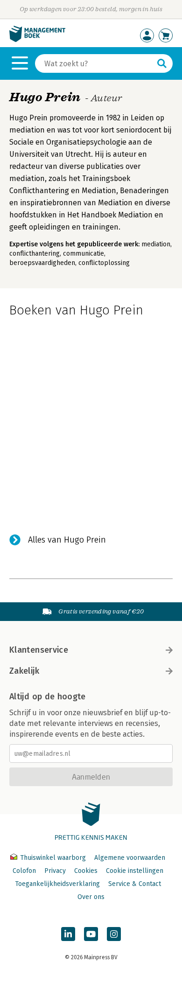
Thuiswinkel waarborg (53, 858)
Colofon (24, 871)
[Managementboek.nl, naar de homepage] (37, 40)
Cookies (86, 871)
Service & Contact (134, 884)
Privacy (55, 871)
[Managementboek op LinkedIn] (68, 934)
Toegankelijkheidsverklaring (57, 884)
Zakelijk (24, 671)
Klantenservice (38, 650)
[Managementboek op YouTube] (91, 934)
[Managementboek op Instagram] (114, 934)
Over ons (91, 897)
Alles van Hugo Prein (67, 540)
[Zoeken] (162, 63)
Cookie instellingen (134, 871)
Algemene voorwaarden (129, 858)
